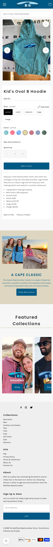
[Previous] (7, 50)
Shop (17, 387)
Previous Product (23, 215)
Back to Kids (9, 215)
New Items (7, 419)
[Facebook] (21, 407)
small (18, 112)
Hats (5, 431)
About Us (7, 462)
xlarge (7, 119)
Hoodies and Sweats (11, 425)
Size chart (44, 107)
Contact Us (7, 465)
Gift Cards (7, 437)
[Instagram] (26, 407)
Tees (5, 428)
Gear (5, 422)
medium (28, 112)
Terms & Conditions (11, 459)
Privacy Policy (9, 457)
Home (5, 14)
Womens (7, 442)
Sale (5, 439)
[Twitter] (31, 407)
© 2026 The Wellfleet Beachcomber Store (20, 528)
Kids (11, 14)
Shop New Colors (27, 292)
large (39, 112)
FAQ (4, 454)
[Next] (46, 50)
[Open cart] (50, 4)
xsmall (8, 112)
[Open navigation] (4, 4)
